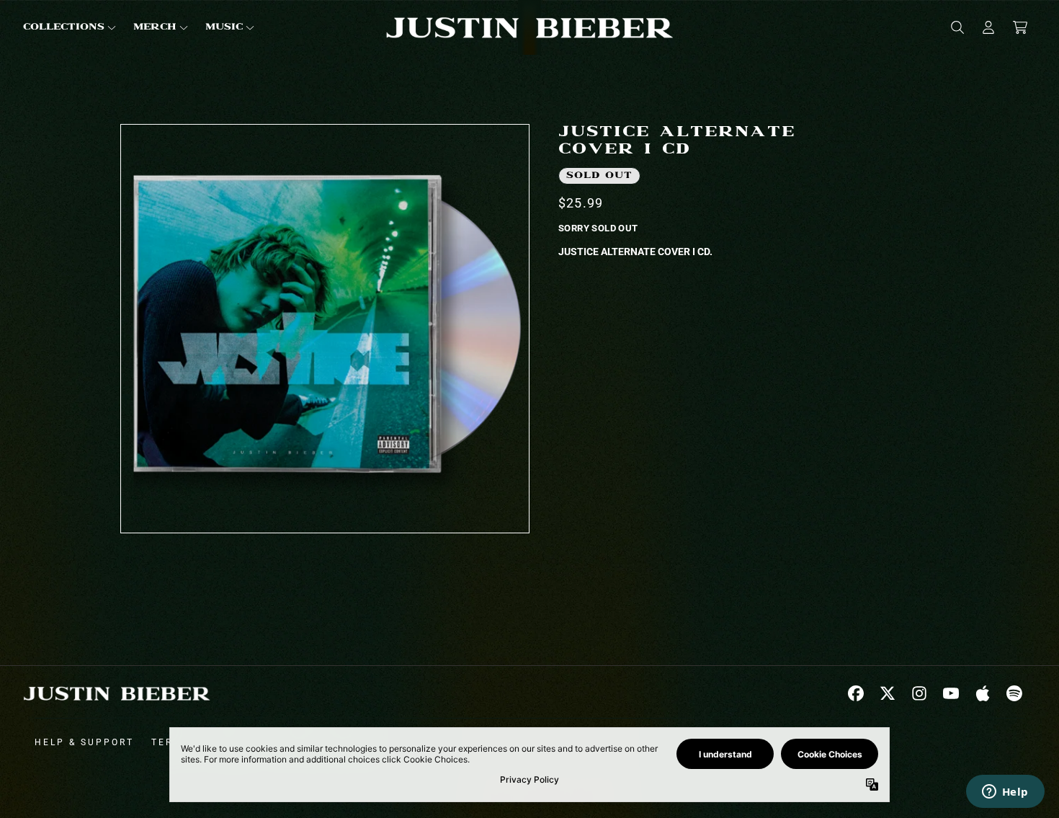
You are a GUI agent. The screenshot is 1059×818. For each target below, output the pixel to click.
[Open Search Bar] (956, 27)
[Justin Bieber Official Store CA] (529, 27)
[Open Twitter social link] (887, 693)
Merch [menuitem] (154, 27)
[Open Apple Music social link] (982, 693)
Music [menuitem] (224, 27)
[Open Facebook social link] (856, 693)
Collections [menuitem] (63, 27)
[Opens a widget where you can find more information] (1005, 793)
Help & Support (84, 742)
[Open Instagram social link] (919, 693)
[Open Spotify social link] (1014, 693)
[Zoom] (325, 329)
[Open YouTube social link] (951, 693)
